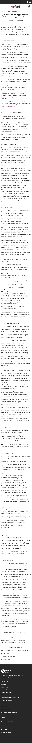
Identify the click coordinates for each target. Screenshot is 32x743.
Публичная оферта (6, 700)
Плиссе (3, 717)
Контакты (4, 702)
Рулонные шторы (6, 709)
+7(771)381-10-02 (5, 2)
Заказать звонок (6, 724)
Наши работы (5, 689)
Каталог (3, 684)
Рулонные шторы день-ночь (9, 712)
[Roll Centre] (16, 671)
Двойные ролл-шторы (7, 715)
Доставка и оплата (6, 695)
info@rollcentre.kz (6, 732)
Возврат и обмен (6, 692)
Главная (3, 11)
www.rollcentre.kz (10, 76)
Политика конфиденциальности (10, 697)
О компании (4, 687)
